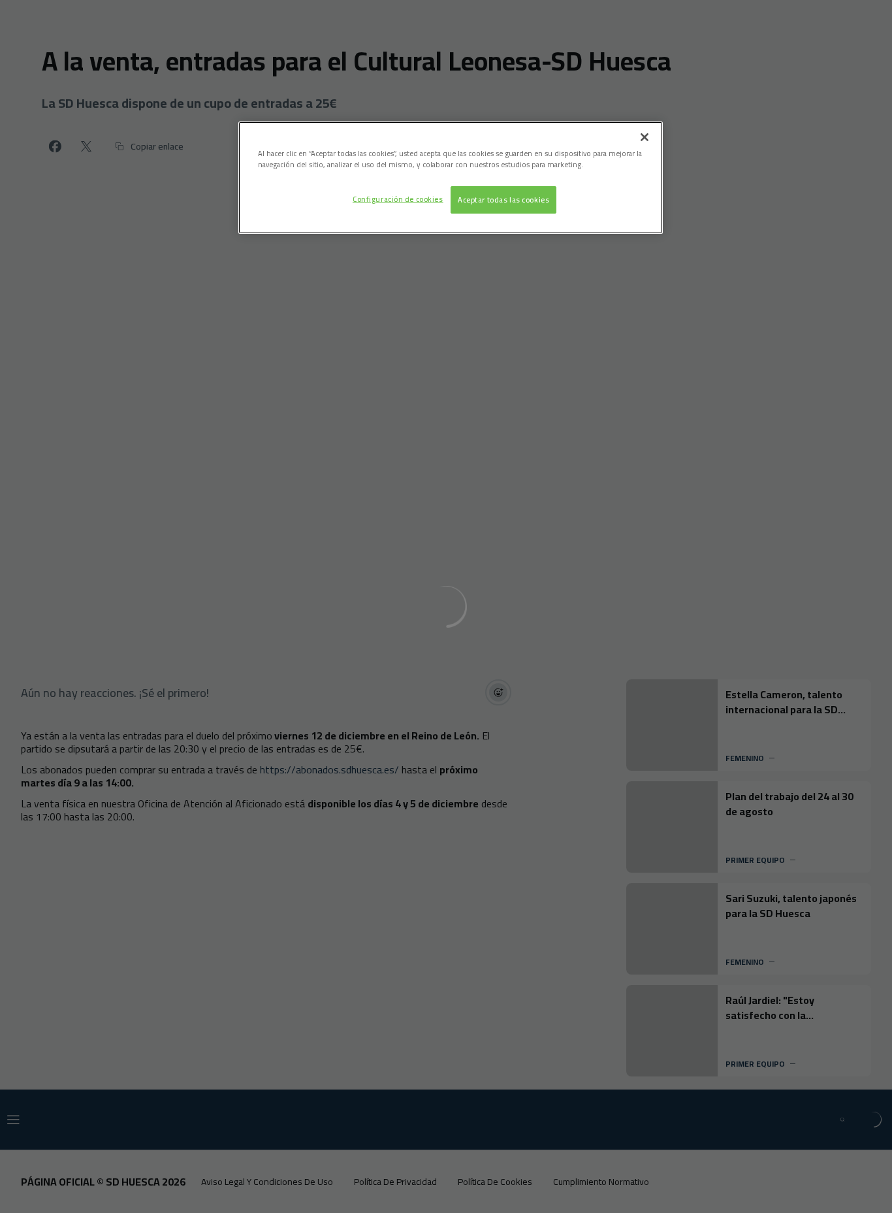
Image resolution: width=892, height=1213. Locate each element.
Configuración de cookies (398, 199)
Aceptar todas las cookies (503, 199)
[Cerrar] (644, 137)
